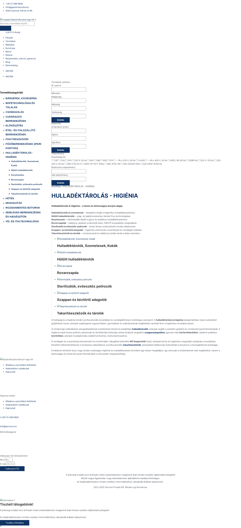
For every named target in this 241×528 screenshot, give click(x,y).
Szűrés (60, 120)
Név (2, 459)
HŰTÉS (10, 198)
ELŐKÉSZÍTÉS (14, 125)
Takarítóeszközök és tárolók (24, 194)
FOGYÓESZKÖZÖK (17, 139)
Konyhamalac (17, 175)
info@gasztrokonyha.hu (11, 450)
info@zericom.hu (8, 390)
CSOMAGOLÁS (15, 112)
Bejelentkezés (7, 16)
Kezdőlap (56, 186)
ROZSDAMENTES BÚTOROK (23, 207)
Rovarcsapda (17, 180)
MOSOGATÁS (14, 203)
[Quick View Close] (1, 526)
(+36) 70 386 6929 (9, 381)
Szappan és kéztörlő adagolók (25, 189)
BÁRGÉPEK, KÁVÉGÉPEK (21, 98)
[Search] (5, 28)
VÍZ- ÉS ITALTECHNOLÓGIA (22, 221)
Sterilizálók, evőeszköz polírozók (26, 184)
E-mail (3, 464)
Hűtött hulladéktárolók (22, 170)
